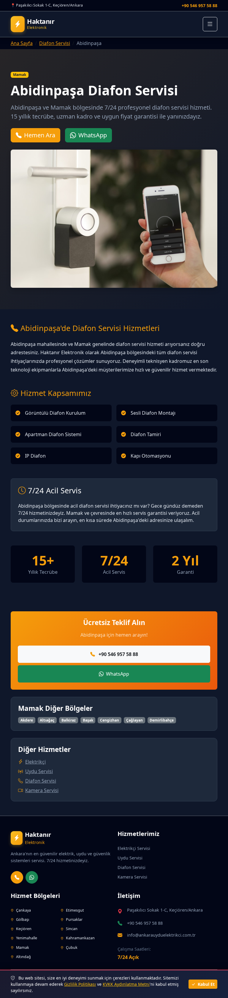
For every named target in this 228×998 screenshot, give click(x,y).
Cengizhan (109, 720)
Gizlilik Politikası (80, 984)
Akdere (26, 720)
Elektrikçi (35, 761)
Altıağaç (47, 720)
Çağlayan (134, 720)
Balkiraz (68, 720)
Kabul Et (206, 984)
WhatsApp (92, 135)
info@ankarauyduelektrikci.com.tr (161, 935)
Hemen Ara (39, 135)
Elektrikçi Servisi (134, 848)
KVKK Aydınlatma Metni (126, 984)
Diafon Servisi (54, 43)
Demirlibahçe (162, 720)
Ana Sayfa (22, 43)
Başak (88, 720)
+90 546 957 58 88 (199, 5)
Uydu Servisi (39, 771)
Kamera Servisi (41, 790)
